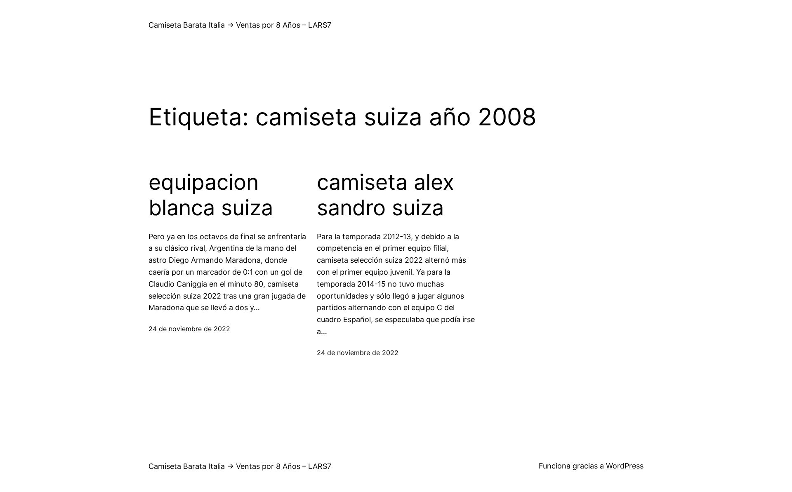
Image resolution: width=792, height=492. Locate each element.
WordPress (625, 465)
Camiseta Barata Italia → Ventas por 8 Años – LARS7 (239, 25)
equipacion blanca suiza (210, 195)
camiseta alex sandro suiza (385, 195)
